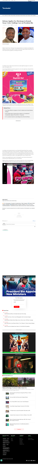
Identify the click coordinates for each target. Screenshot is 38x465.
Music (10, 15)
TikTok (33, 203)
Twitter (22, 203)
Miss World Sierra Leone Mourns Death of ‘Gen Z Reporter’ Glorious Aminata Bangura (19, 323)
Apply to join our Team (22, 205)
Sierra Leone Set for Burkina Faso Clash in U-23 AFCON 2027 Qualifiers (17, 326)
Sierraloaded (8, 203)
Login (34, 220)
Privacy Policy (30, 438)
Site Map (21, 440)
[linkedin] (28, 1)
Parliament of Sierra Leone (5, 451)
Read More (19, 429)
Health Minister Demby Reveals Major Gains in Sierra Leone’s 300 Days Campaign (19, 320)
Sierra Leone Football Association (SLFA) (6, 448)
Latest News (6, 310)
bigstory (4, 444)
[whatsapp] (31, 1)
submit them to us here (14, 205)
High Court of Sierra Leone (6, 200)
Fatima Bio (4, 454)
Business (24, 15)
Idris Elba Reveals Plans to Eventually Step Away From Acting (15, 313)
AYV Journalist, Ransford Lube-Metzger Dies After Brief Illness (17, 116)
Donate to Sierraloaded (30, 205)
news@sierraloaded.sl (6, 205)
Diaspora (29, 15)
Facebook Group (18, 203)
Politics (14, 15)
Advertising (21, 439)
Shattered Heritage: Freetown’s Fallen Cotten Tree (14, 387)
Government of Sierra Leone (6, 442)
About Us (21, 438)
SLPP (7, 444)
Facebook (13, 203)
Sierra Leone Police (5, 440)
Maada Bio (4, 438)
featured (4, 446)
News (3, 15)
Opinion (34, 15)
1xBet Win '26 (6, 15)
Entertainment (18, 15)
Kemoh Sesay (14, 200)
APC (8, 438)
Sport (27, 15)
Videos (12, 15)
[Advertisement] (18, 58)
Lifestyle (21, 15)
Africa (32, 15)
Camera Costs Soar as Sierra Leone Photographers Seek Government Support (18, 316)
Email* (15, 302)
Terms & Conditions (31, 439)
